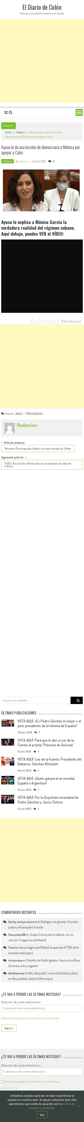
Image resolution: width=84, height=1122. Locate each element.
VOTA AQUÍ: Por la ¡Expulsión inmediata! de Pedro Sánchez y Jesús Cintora (48, 799)
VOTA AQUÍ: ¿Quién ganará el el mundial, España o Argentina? (46, 780)
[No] (79, 1106)
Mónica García (34, 413)
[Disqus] (42, 528)
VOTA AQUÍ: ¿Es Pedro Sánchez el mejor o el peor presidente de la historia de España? (49, 723)
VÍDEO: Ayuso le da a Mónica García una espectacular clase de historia (37, 465)
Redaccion (24, 161)
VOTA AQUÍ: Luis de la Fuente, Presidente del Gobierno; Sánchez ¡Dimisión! (50, 761)
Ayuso (19, 413)
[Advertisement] (42, 61)
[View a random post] (6, 112)
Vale (42, 1114)
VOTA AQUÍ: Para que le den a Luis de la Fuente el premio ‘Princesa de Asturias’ (46, 742)
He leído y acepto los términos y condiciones (31, 1018)
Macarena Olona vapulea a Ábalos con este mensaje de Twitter (37, 448)
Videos (20, 132)
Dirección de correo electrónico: (21, 1002)
